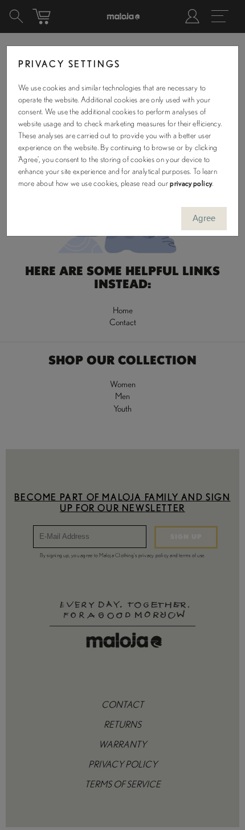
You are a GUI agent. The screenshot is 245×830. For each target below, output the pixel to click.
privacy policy (191, 184)
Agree (204, 218)
